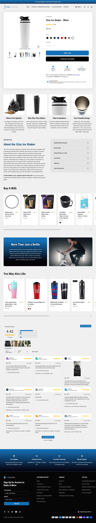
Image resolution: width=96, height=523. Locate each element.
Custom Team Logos (43, 490)
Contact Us (40, 484)
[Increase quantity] (54, 46)
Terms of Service (87, 492)
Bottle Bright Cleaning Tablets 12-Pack (82, 214)
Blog (60, 484)
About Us (61, 481)
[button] (51, 25)
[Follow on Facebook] (5, 512)
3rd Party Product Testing (66, 495)
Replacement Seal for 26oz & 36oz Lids (9, 214)
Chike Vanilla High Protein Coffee (27, 214)
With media (35, 351)
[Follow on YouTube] (16, 512)
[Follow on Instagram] (12, 512)
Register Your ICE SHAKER (44, 495)
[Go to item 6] (39, 55)
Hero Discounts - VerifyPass (67, 490)
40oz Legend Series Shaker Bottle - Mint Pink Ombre (11, 304)
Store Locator (41, 498)
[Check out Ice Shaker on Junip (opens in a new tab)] (50, 440)
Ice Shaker (49, 16)
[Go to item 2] (15, 55)
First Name (7, 490)
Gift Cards (40, 492)
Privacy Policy (86, 484)
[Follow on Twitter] (8, 512)
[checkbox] (35, 352)
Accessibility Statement (88, 481)
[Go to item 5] (33, 55)
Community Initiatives (65, 487)
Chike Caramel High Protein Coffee (45, 214)
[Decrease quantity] (48, 46)
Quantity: (48, 42)
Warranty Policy (41, 501)
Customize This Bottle (67, 59)
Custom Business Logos (44, 487)
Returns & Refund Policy (88, 487)
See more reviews (48, 437)
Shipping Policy (86, 490)
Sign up (16, 503)
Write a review (85, 326)
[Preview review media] (8, 344)
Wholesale (62, 492)
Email (6, 496)
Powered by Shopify (18, 517)
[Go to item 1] (9, 55)
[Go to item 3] (21, 55)
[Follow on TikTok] (20, 512)
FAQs (38, 481)
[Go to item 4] (27, 55)
